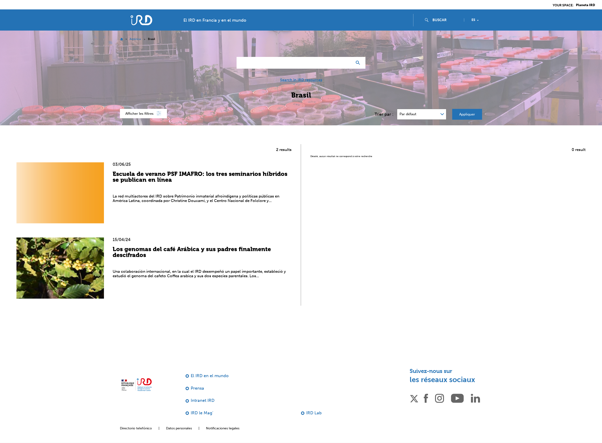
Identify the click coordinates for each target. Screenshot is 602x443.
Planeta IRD (585, 5)
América (135, 39)
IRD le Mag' (202, 413)
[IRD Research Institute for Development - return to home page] (136, 384)
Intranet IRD (202, 400)
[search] (446, 20)
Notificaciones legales (222, 428)
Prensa (197, 388)
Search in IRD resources (301, 80)
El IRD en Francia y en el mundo (214, 20)
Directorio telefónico (136, 428)
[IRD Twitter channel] (414, 397)
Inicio (121, 39)
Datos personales (179, 428)
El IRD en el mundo (210, 376)
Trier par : (384, 114)
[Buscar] (358, 63)
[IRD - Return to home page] (141, 20)
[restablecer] (347, 63)
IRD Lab (314, 413)
